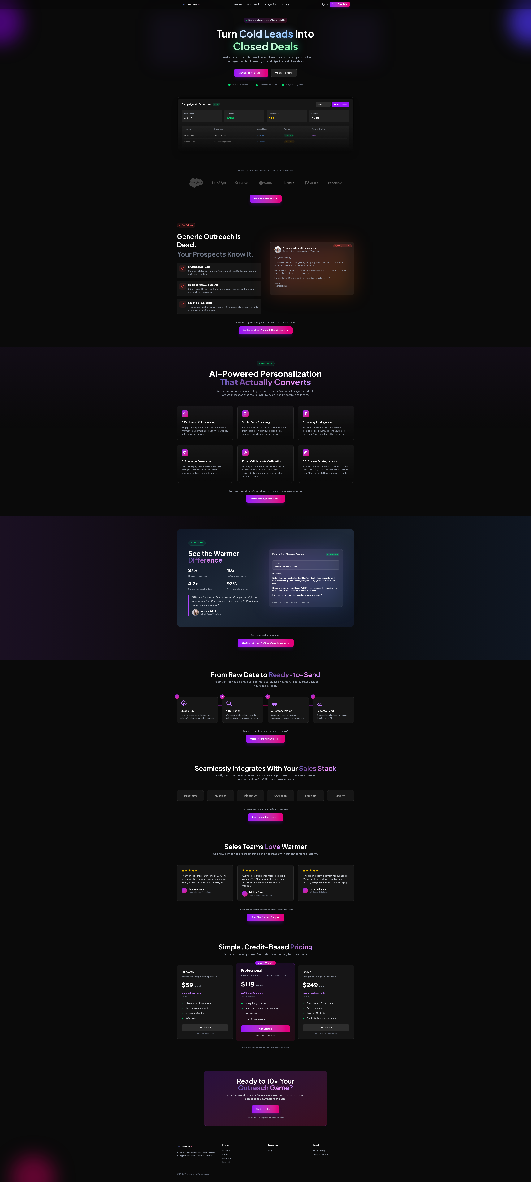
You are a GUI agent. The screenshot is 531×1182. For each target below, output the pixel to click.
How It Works (253, 4)
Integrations (271, 4)
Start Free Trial (339, 4)
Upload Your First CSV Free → (265, 739)
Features (238, 4)
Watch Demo (285, 73)
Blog (270, 1151)
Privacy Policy (319, 1151)
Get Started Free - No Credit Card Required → (265, 643)
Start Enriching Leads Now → (265, 499)
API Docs (226, 1158)
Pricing (285, 4)
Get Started (205, 1028)
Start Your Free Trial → (265, 199)
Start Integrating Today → (265, 817)
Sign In (324, 4)
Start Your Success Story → (265, 917)
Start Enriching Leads (249, 73)
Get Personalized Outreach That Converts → (265, 330)
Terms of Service (320, 1154)
